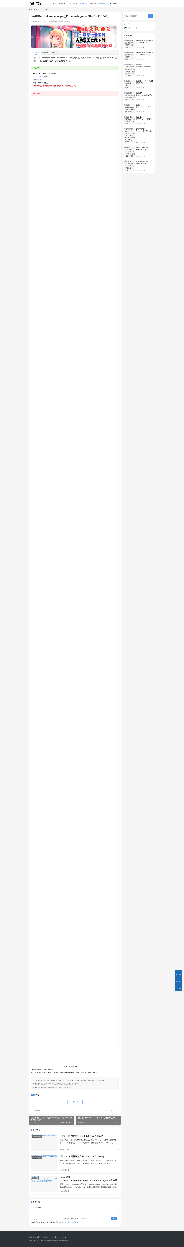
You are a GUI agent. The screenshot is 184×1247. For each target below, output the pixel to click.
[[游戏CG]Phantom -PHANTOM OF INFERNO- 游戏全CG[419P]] (129, 151)
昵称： (36, 1219)
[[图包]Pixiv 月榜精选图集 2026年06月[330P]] (44, 1163)
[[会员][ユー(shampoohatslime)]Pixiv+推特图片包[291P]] (129, 96)
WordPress (64, 1240)
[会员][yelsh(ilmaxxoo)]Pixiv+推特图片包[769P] (144, 107)
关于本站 (113, 3)
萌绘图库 (102, 3)
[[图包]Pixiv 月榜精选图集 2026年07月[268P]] (44, 1142)
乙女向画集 (53, 21)
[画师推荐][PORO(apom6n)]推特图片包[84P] (144, 119)
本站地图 (46, 1237)
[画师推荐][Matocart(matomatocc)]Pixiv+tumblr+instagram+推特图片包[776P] (88, 1179)
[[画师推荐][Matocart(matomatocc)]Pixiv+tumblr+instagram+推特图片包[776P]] (44, 1184)
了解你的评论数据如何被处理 (68, 1222)
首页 (54, 3)
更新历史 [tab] (54, 52)
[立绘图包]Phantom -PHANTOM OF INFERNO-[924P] (143, 164)
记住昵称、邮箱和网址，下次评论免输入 (76, 1218)
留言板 (37, 1237)
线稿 (30, 1237)
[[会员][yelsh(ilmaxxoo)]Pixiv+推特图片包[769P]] (129, 108)
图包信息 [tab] (45, 52)
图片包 (36, 1095)
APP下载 (63, 1237)
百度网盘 (40, 76)
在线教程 (62, 3)
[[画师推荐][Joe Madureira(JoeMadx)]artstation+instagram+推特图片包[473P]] (129, 135)
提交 (114, 1218)
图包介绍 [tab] (36, 52)
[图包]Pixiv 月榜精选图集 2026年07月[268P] (82, 1136)
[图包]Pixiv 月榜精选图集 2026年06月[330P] (82, 1156)
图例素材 (93, 3)
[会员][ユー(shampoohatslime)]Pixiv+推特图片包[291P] (144, 95)
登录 (51, 1069)
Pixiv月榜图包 (37, 1136)
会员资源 (72, 3)
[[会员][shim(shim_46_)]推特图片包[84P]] (129, 84)
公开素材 (83, 3)
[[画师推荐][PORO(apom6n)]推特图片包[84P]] (129, 120)
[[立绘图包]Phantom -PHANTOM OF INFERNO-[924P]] (129, 165)
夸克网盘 (40, 80)
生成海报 (36, 1110)
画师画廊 (67, 21)
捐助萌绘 (55, 1237)
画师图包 (61, 21)
